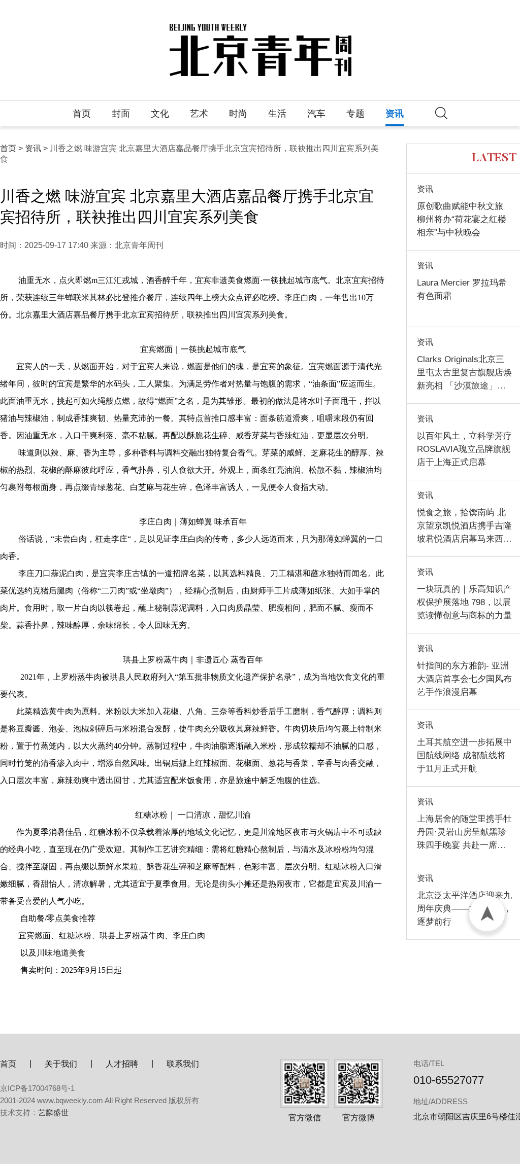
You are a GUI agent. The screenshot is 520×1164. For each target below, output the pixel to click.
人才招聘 (122, 1064)
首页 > (11, 148)
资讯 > (36, 148)
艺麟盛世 (53, 1112)
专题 (355, 114)
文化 (160, 114)
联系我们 (183, 1064)
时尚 (238, 114)
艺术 (199, 114)
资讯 (394, 114)
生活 (277, 114)
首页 (82, 114)
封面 (121, 114)
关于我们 (61, 1064)
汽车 (316, 114)
